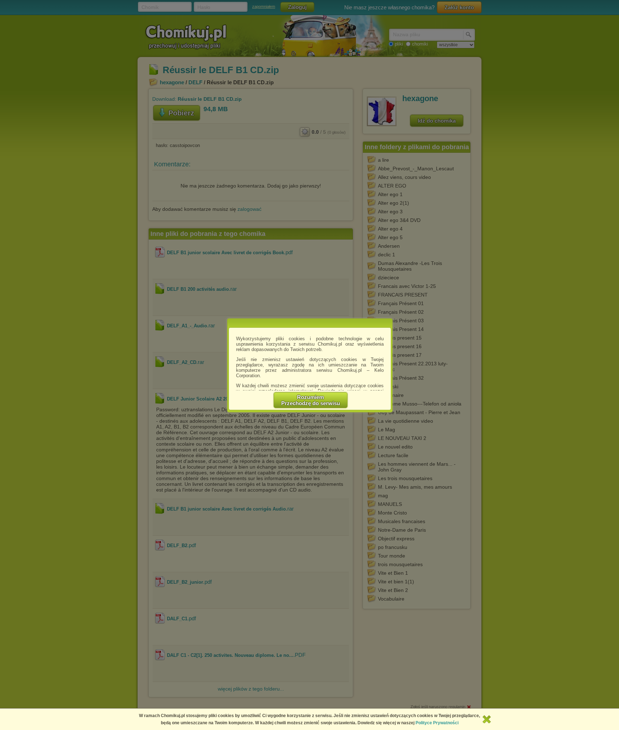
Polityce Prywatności (437, 722)
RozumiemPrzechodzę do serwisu (310, 400)
